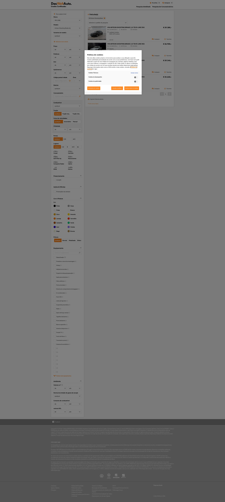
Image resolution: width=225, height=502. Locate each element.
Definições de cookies (93, 88)
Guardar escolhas (117, 88)
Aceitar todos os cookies (131, 88)
